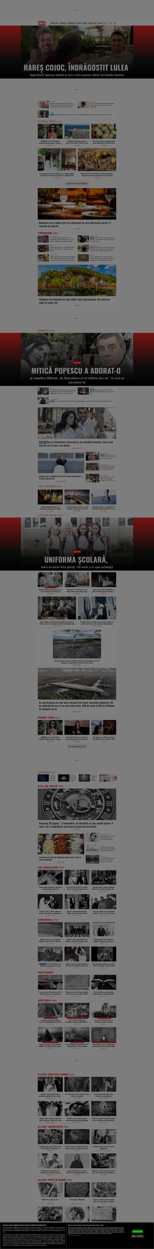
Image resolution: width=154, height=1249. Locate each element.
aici (43, 1240)
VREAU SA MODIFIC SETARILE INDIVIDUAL (137, 1236)
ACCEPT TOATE (137, 1231)
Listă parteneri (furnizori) (74, 1235)
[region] (77, 1235)
